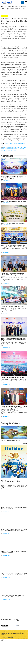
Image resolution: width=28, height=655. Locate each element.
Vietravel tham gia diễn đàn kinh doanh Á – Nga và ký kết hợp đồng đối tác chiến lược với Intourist (14, 596)
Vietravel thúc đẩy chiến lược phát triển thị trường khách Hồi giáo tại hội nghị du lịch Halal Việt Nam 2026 (13, 339)
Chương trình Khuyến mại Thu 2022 (8, 150)
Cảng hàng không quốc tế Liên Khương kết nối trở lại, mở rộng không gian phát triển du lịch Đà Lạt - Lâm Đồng (13, 178)
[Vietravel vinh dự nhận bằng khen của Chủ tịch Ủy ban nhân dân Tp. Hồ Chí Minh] (14, 235)
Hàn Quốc (13, 96)
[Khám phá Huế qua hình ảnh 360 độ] (14, 435)
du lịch (11, 136)
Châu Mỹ (20, 143)
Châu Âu (15, 143)
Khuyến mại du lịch (9, 148)
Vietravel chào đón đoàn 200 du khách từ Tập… (13, 306)
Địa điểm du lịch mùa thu (16, 147)
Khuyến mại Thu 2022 (18, 148)
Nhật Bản (19, 96)
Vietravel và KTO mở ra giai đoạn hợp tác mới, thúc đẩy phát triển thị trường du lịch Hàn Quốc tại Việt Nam (13, 275)
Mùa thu (8, 147)
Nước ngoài (7, 143)
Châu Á (11, 143)
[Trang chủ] (7, 2)
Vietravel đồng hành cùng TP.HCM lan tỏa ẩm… (13, 223)
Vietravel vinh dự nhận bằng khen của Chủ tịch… (13, 245)
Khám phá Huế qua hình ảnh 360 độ (10, 440)
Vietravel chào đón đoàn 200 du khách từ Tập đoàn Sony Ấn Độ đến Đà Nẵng (14, 552)
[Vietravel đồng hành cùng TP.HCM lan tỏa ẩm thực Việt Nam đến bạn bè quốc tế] (14, 213)
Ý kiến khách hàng (10, 619)
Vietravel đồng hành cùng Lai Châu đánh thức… (13, 377)
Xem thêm (23, 443)
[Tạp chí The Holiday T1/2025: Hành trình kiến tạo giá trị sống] (14, 461)
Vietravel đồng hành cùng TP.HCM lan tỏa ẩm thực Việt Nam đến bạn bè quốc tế (14, 508)
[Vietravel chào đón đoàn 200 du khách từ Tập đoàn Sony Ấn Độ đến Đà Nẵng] (14, 295)
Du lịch (4, 147)
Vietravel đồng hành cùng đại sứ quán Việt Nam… (13, 201)
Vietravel (12, 50)
